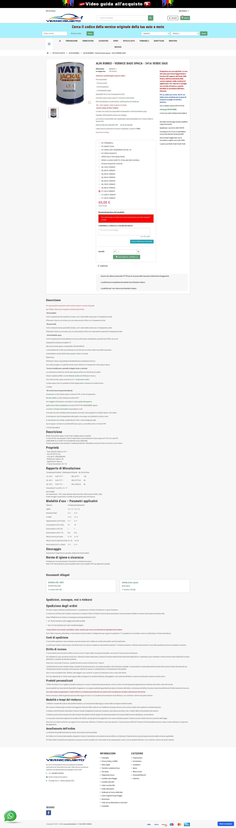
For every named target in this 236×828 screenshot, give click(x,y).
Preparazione (71, 41)
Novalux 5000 (51, 398)
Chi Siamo (51, 11)
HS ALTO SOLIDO (126, 125)
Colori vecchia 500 (108, 785)
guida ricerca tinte (52, 405)
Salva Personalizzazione (141, 241)
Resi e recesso (226, 824)
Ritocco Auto (129, 41)
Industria (173, 41)
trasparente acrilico (82, 379)
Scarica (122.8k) (129, 589)
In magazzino (100, 71)
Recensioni (105, 799)
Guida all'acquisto (108, 789)
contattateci (63, 405)
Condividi (103, 266)
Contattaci (105, 806)
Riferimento (100, 69)
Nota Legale (106, 765)
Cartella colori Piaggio (109, 778)
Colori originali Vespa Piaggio (112, 796)
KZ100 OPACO (79, 346)
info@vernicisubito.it (61, 409)
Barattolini (159, 41)
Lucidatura (103, 41)
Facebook (48, 812)
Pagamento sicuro (108, 775)
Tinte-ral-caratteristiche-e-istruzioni (114, 803)
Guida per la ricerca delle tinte (112, 792)
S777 (77, 398)
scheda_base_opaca (130, 582)
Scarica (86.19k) (55, 589)
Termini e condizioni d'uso (111, 768)
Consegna (105, 758)
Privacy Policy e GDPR (109, 761)
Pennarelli (144, 41)
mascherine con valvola (56, 420)
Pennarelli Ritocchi (139, 775)
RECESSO (118, 47)
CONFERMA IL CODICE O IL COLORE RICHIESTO (115, 226)
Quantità (101, 251)
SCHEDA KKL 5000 (56, 582)
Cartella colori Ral (108, 782)
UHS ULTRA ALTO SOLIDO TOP (107, 125)
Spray (115, 41)
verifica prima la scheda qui (129, 102)
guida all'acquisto (85, 402)
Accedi (173, 18)
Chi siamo (105, 771)
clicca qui (69, 354)
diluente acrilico (74, 376)
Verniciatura (88, 41)
